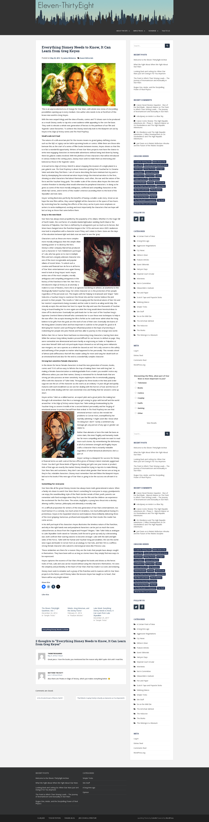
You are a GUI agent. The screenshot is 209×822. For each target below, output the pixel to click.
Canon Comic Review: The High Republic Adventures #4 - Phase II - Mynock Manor (151, 122)
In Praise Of (150, 176)
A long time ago (143, 241)
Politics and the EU (140, 179)
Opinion (86, 792)
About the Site (121, 31)
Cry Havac (141, 250)
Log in (136, 351)
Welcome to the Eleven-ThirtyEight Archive (150, 60)
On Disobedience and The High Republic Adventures (149, 126)
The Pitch (153, 197)
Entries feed (138, 355)
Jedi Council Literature (87, 818)
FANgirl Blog (70, 818)
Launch (158, 176)
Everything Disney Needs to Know (55, 630)
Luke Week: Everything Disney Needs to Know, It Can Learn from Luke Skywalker (103, 612)
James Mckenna (69, 58)
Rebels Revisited (140, 183)
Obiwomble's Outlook (145, 288)
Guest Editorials (86, 58)
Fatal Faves (138, 169)
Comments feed (140, 360)
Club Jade (41, 818)
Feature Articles (143, 260)
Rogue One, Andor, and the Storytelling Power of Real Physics (149, 88)
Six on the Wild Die (144, 316)
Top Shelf (161, 200)
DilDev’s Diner (142, 255)
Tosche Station (55, 818)
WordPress (169, 818)
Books (140, 388)
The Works (141, 330)
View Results (152, 423)
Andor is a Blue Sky (155, 116)
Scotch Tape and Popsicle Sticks (149, 297)
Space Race (161, 186)
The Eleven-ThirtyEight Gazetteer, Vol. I (50, 609)
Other (140, 413)
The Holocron (142, 325)
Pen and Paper (142, 293)
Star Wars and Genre (141, 190)
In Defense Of (139, 176)
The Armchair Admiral (145, 321)
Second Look (159, 183)
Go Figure (160, 169)
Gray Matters (138, 172)
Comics (141, 393)
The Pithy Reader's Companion (145, 200)
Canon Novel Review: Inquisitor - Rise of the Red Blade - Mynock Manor (151, 106)
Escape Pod (138, 165)
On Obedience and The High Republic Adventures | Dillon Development (150, 133)
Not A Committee (144, 283)
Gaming (141, 408)
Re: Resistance (154, 179)
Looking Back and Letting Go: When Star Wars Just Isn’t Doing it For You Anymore (150, 72)
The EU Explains (156, 190)
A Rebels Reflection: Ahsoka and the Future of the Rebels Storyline (151, 144)
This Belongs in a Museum (147, 335)
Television (142, 383)
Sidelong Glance (143, 302)
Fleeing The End (149, 169)
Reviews (150, 183)
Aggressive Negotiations (146, 245)
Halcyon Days (142, 269)
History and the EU (152, 172)
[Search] (167, 46)
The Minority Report (141, 197)
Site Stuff (140, 311)
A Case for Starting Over (142, 162)
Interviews (141, 278)
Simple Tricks (138, 31)
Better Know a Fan (159, 162)
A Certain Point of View (146, 236)
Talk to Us (166, 31)
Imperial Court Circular (145, 274)
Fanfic (140, 403)
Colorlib (154, 818)
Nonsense (152, 31)
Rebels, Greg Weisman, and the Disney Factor (78, 609)
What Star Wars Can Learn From (145, 204)
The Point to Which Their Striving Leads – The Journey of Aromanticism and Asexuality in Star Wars (151, 80)
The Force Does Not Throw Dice (145, 193)
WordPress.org (139, 365)
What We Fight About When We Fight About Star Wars (151, 65)
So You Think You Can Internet (144, 186)
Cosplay (141, 398)
